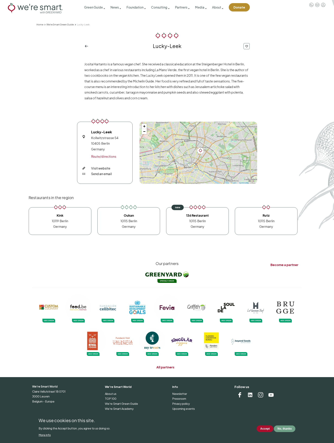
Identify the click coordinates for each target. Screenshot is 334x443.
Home (40, 24)
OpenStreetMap (244, 183)
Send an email (101, 174)
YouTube (271, 394)
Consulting (159, 7)
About (216, 7)
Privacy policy (181, 403)
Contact (317, 5)
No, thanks (284, 428)
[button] (200, 150)
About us (110, 394)
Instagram (260, 394)
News (114, 7)
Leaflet (234, 183)
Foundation (135, 7)
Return (87, 46)
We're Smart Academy (119, 408)
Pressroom (311, 5)
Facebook (239, 394)
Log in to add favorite (247, 46)
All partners (165, 367)
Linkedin (250, 394)
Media (199, 7)
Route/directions (103, 156)
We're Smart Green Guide (60, 24)
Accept (265, 428)
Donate (239, 7)
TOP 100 (110, 398)
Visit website (100, 168)
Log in (323, 5)
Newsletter (179, 394)
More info (45, 435)
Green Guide (93, 7)
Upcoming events (183, 408)
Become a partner (284, 265)
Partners (181, 7)
